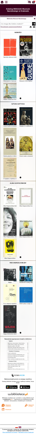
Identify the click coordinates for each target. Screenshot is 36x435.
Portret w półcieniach (12, 353)
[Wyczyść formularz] (30, 27)
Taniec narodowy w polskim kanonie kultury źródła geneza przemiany (21, 359)
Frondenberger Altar (12, 357)
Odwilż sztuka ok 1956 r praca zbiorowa (16, 344)
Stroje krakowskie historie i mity (14, 366)
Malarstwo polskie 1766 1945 (14, 346)
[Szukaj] (33, 23)
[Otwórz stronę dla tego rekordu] (10, 47)
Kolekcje (19, 26)
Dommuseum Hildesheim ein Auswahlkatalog (17, 356)
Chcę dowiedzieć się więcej (10, 432)
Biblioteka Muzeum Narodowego (16, 18)
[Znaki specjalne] (34, 27)
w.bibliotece (7, 399)
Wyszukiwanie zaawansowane (9, 26)
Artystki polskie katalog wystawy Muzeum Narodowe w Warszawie (21, 348)
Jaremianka (10, 367)
